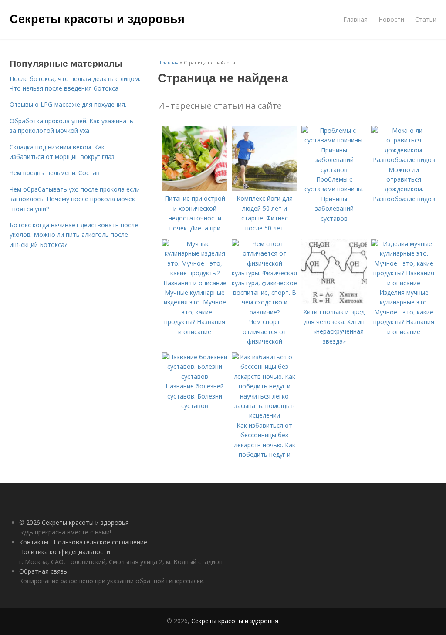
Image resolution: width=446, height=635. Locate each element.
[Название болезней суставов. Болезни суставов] (194, 376)
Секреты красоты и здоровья (97, 18)
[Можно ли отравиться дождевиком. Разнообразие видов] (403, 159)
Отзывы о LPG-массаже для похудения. (68, 104)
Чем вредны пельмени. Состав (55, 173)
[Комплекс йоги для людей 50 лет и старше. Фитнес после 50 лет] (264, 189)
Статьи (425, 19)
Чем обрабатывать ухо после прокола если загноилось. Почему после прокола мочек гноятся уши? (75, 199)
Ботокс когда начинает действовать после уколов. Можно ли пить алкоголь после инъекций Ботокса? (74, 235)
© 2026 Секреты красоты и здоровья (74, 522)
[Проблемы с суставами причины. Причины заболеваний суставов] (334, 170)
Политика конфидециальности (64, 551)
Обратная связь (43, 571)
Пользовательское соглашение (100, 542)
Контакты (33, 542)
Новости (391, 19)
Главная (355, 19)
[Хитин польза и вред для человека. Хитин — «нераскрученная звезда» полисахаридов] (334, 302)
